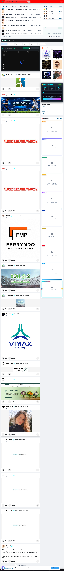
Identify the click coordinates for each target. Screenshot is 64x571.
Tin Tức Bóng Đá (10, 94)
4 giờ (7, 441)
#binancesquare (45, 111)
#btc (43, 113)
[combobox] (17, 2)
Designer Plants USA (10, 74)
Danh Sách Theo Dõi (35, 48)
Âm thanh (34, 44)
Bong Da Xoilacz (9, 265)
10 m (7, 95)
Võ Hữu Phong (50, 11)
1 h (6, 266)
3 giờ (7, 364)
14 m (7, 169)
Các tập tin (42, 44)
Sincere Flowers (9, 363)
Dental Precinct (9, 439)
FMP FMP (8, 215)
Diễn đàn (9, 36)
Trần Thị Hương (51, 9)
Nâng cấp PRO (52, 99)
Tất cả (4, 44)
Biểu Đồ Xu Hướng (27, 48)
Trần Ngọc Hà (50, 13)
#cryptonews (44, 109)
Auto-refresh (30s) (54, 36)
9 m (6, 76)
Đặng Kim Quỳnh (51, 18)
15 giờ (7, 547)
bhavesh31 (8, 545)
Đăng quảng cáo (59, 118)
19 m (7, 217)
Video (26, 44)
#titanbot (44, 106)
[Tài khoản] (61, 2)
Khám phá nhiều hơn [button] (9, 568)
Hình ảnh (19, 44)
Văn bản (11, 44)
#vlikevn (43, 108)
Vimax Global (9, 313)
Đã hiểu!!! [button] (53, 567)
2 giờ (7, 315)
